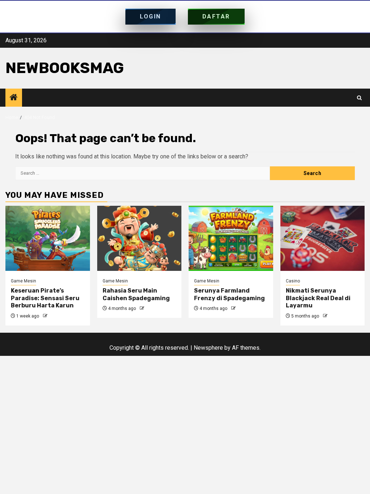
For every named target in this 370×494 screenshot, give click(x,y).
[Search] (359, 98)
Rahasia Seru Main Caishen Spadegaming (136, 294)
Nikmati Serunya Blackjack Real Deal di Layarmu (318, 298)
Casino (293, 281)
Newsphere (208, 347)
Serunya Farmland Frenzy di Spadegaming (229, 294)
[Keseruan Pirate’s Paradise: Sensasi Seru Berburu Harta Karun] (47, 238)
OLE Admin (59, 316)
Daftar (216, 16)
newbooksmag (64, 68)
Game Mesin (23, 281)
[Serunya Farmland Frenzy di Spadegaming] (231, 238)
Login (150, 16)
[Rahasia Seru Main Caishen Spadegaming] (139, 238)
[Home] (14, 98)
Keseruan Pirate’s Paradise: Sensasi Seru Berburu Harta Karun (45, 298)
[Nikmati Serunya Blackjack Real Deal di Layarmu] (322, 238)
